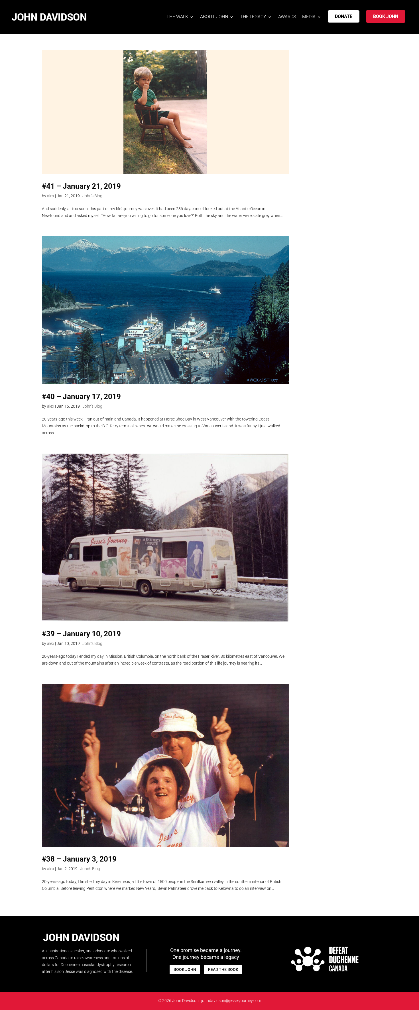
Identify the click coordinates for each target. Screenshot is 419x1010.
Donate (343, 16)
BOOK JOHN (185, 969)
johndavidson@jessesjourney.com (231, 1000)
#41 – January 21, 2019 (81, 186)
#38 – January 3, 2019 (79, 859)
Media (309, 16)
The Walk (177, 16)
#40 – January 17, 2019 (81, 396)
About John (214, 16)
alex (50, 196)
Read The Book (223, 969)
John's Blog (92, 196)
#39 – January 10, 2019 (81, 633)
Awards (287, 16)
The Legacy (253, 16)
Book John (385, 16)
